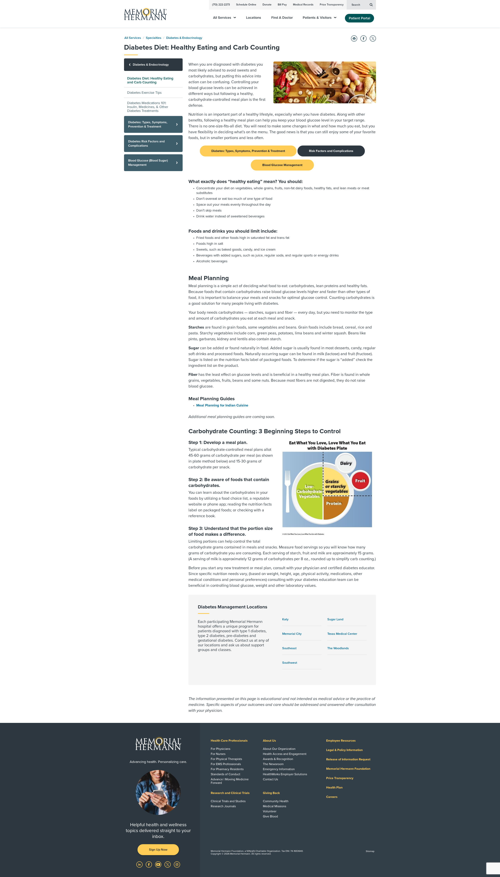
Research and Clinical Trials (230, 793)
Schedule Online (246, 4)
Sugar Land (335, 619)
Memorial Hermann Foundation (348, 769)
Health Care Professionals (229, 741)
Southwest (289, 662)
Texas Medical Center (342, 634)
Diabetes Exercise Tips (144, 92)
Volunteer (269, 811)
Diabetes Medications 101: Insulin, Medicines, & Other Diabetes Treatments (147, 107)
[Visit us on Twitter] (167, 864)
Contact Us (270, 779)
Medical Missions (274, 806)
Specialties (153, 38)
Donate (266, 4)
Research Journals (223, 806)
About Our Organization (279, 749)
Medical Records (303, 4)
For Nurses (218, 754)
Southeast (289, 648)
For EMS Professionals (226, 764)
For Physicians (220, 749)
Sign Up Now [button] (158, 850)
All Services (222, 18)
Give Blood (270, 816)
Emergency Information (279, 769)
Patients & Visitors (317, 18)
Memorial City (292, 634)
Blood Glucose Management (282, 165)
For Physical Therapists (226, 759)
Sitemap (370, 851)
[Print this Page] (354, 38)
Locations (253, 18)
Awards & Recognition (278, 759)
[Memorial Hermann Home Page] (143, 13)
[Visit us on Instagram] (177, 864)
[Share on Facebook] (363, 38)
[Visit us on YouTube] (158, 864)
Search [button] (356, 4)
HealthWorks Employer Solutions (285, 774)
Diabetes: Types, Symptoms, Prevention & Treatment (248, 151)
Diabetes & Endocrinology (184, 38)
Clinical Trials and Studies (228, 801)
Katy (285, 619)
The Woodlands (338, 648)
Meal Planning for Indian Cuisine (222, 405)
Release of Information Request (348, 759)
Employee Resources (341, 741)
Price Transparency (332, 4)
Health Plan (334, 787)
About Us (269, 741)
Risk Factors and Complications (331, 151)
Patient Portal (359, 18)
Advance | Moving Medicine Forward (230, 781)
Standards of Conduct (225, 774)
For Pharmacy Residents (227, 769)
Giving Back (271, 793)
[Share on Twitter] (373, 38)
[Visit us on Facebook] (149, 864)
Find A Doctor (282, 18)
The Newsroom (273, 764)
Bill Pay (282, 4)
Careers (332, 797)
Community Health (275, 801)
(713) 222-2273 (221, 4)
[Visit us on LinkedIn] (139, 864)
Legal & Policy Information (344, 750)
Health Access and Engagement (284, 754)
